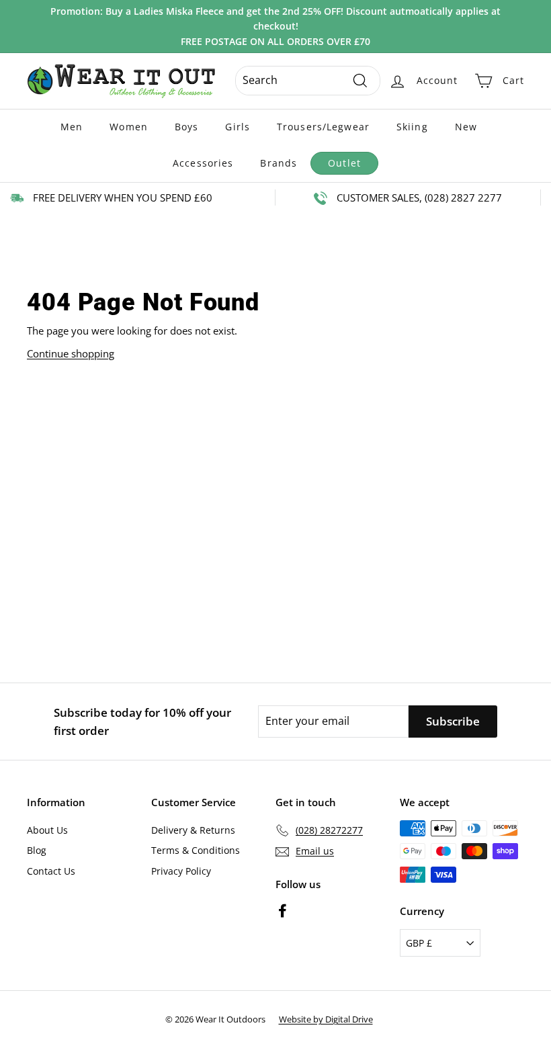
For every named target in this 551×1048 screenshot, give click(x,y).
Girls (237, 126)
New (466, 126)
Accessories (203, 163)
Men (71, 126)
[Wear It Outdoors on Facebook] (283, 910)
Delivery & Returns (193, 830)
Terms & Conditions (195, 850)
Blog (36, 850)
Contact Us (51, 871)
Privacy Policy (181, 871)
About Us (47, 830)
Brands (278, 163)
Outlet (344, 163)
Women (129, 126)
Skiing (412, 126)
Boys (186, 126)
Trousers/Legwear (323, 126)
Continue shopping (70, 353)
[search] (308, 81)
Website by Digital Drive (326, 1019)
